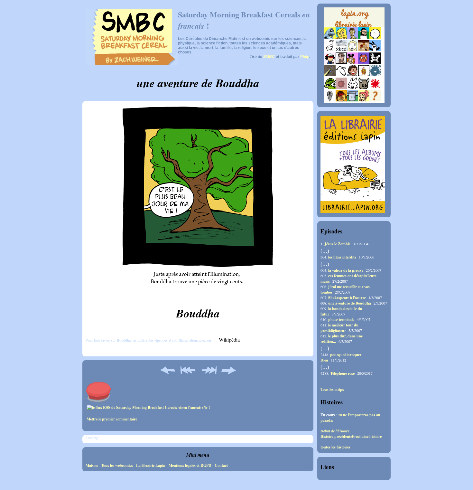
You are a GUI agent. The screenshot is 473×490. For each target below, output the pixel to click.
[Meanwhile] (375, 75)
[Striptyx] (352, 75)
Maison (92, 465)
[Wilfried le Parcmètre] (330, 100)
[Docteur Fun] (352, 62)
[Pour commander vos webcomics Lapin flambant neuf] (354, 26)
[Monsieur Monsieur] (375, 87)
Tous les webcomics (117, 465)
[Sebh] (363, 37)
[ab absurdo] (375, 37)
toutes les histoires (335, 447)
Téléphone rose (342, 373)
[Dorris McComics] (363, 62)
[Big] (363, 49)
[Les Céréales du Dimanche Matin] (352, 37)
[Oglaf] (341, 37)
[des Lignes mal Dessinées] (352, 49)
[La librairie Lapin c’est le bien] (352, 211)
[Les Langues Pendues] (330, 87)
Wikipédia (229, 339)
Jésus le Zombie (337, 244)
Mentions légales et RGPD (190, 465)
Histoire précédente (336, 436)
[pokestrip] (330, 62)
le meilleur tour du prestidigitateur (339, 327)
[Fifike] (330, 49)
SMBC (269, 56)
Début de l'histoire (334, 431)
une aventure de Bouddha (349, 303)
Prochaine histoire (367, 436)
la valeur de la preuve (345, 270)
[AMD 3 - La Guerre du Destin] (363, 87)
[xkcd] (341, 49)
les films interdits (342, 257)
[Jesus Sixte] (341, 62)
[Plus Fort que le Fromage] (363, 100)
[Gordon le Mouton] (341, 75)
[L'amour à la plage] (363, 75)
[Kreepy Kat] (352, 87)
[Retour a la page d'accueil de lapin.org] (354, 19)
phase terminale (341, 319)
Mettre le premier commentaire (112, 419)
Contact (221, 465)
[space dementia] (375, 62)
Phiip (304, 56)
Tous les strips (332, 389)
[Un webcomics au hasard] (375, 100)
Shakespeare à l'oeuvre (347, 297)
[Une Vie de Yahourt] (352, 100)
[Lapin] (330, 37)
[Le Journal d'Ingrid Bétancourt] (341, 100)
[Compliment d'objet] (341, 87)
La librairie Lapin (150, 465)
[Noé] (330, 75)
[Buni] (375, 49)
